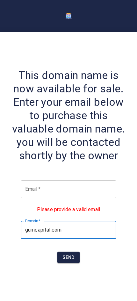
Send (68, 257)
